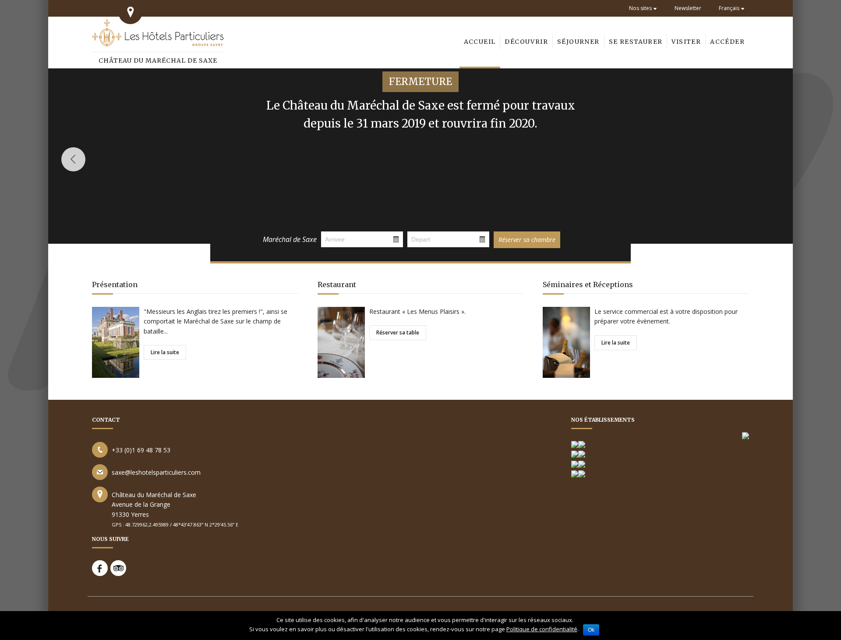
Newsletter (688, 8)
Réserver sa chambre (526, 239)
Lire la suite (165, 352)
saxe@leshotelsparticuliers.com (156, 472)
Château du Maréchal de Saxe (158, 60)
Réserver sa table (397, 332)
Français (729, 8)
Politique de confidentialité (541, 629)
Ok (591, 630)
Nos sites (640, 8)
